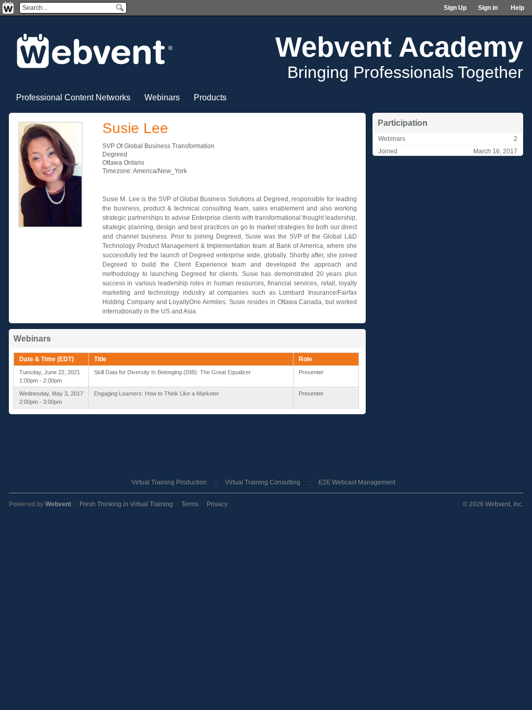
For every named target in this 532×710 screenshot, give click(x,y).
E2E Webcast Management (356, 482)
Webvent (58, 504)
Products (210, 97)
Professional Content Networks (73, 97)
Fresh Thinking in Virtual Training (126, 504)
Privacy (217, 504)
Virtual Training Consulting (262, 482)
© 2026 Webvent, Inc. (493, 504)
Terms (189, 504)
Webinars (162, 97)
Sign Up (455, 7)
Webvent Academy (399, 46)
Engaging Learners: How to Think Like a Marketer (156, 393)
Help (517, 7)
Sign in (488, 7)
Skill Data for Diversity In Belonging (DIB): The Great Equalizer (172, 372)
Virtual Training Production (169, 482)
